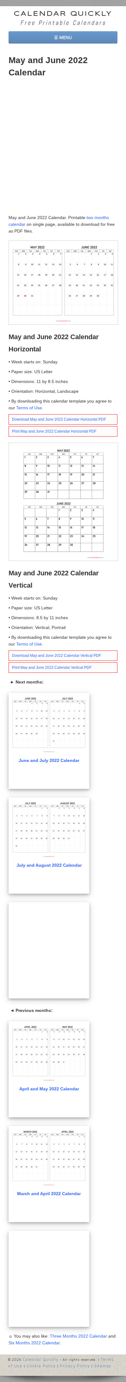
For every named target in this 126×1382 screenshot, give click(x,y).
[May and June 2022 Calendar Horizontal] (63, 282)
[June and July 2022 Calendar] (49, 724)
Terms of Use (29, 407)
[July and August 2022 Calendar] (49, 829)
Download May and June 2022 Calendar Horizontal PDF (59, 419)
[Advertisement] (63, 148)
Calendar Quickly (63, 14)
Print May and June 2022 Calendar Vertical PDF (51, 667)
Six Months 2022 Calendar (34, 1342)
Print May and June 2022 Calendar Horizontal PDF (54, 431)
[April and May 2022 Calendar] (49, 1052)
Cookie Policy (41, 1365)
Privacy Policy (75, 1365)
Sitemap (102, 1365)
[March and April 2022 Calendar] (49, 1157)
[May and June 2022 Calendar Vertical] (63, 501)
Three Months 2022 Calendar (78, 1336)
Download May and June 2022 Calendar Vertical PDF (56, 655)
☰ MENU (63, 37)
